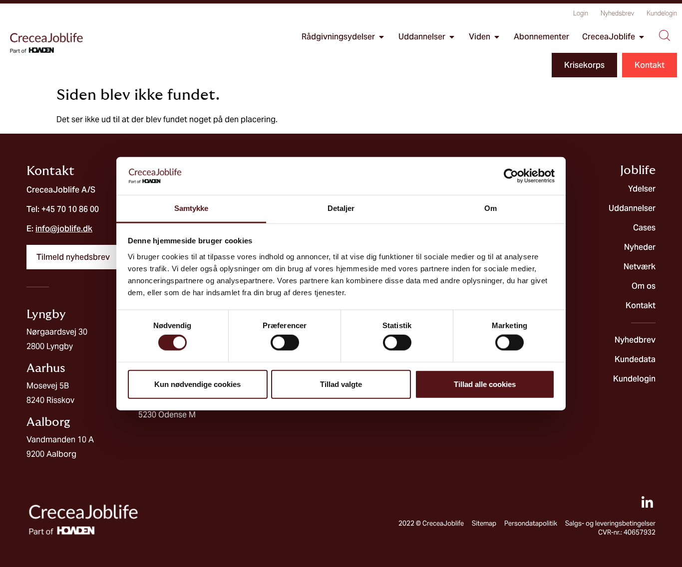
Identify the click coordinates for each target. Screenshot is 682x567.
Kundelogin (662, 13)
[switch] (285, 343)
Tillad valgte (341, 383)
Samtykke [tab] (191, 208)
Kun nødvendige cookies (197, 383)
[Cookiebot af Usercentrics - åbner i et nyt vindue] (511, 176)
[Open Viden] (497, 37)
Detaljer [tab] (341, 208)
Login (580, 13)
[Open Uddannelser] (452, 37)
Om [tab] (490, 208)
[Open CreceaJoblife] (642, 37)
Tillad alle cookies (485, 383)
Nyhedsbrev (617, 13)
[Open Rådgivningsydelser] (381, 37)
